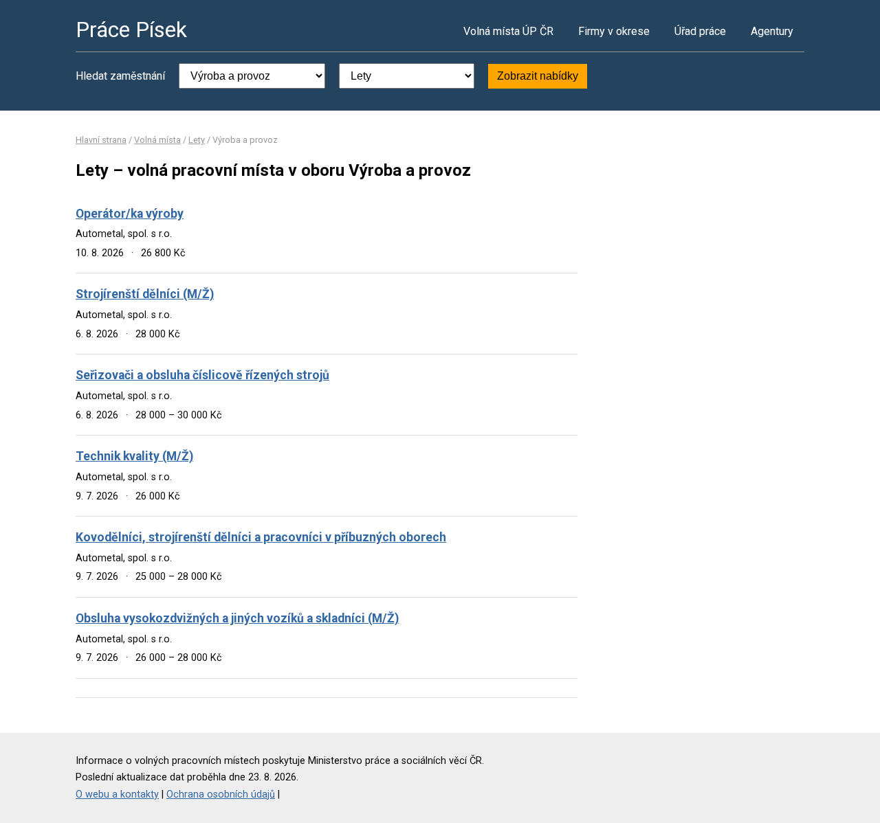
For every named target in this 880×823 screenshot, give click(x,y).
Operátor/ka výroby (130, 214)
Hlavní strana (101, 140)
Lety (196, 140)
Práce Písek (131, 29)
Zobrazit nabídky (537, 76)
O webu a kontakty (117, 794)
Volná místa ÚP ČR (508, 31)
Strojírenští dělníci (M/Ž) (145, 294)
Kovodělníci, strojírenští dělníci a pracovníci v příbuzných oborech (261, 537)
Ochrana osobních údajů (220, 794)
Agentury (772, 31)
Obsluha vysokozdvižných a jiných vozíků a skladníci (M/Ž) (237, 618)
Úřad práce (700, 31)
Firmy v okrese (614, 31)
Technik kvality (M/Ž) (134, 456)
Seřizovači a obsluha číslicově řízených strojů (202, 375)
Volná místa (157, 140)
